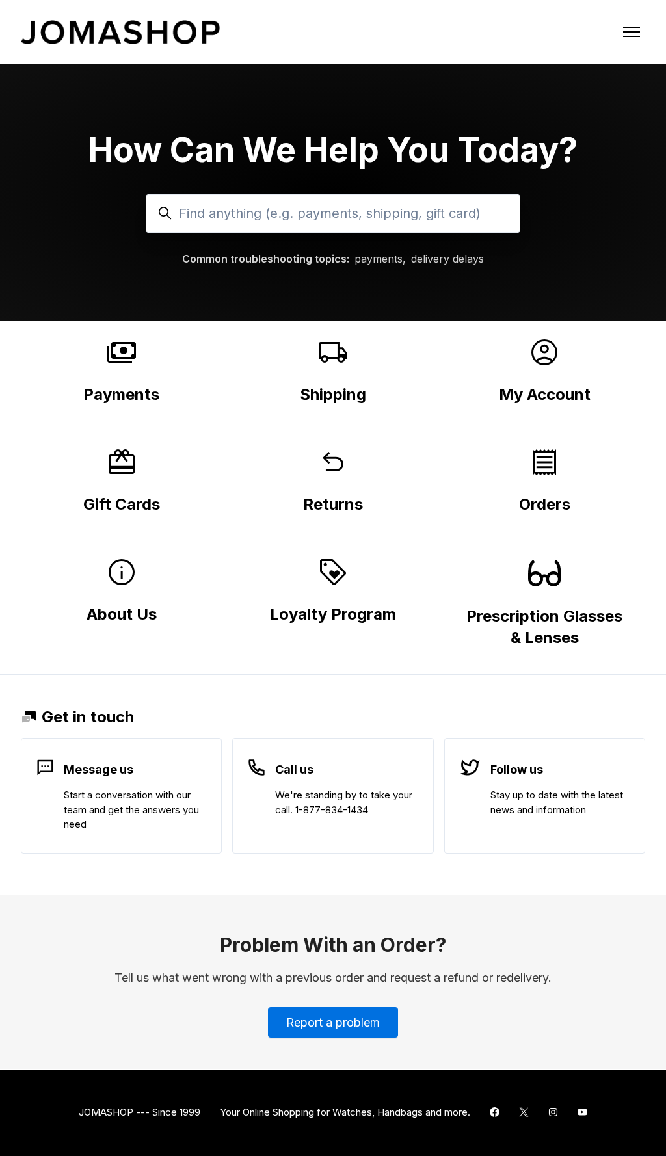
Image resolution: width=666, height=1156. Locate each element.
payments (378, 258)
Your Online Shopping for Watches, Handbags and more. (345, 1112)
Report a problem (333, 1022)
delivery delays (447, 258)
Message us (98, 769)
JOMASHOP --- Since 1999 (139, 1112)
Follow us (516, 769)
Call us (294, 769)
